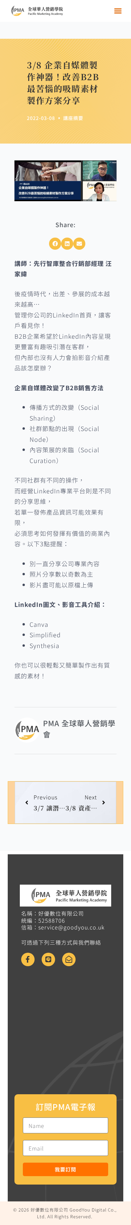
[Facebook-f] (28, 959)
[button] (118, 11)
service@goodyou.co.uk (71, 927)
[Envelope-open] (69, 959)
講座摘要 (73, 118)
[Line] (48, 959)
